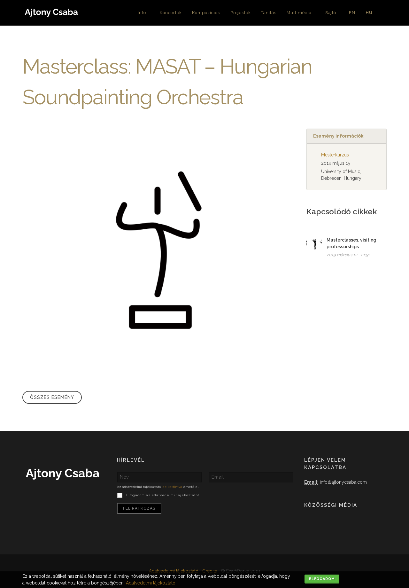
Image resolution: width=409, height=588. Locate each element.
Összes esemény (52, 397)
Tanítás (268, 12)
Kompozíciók (206, 12)
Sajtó (330, 12)
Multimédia (299, 12)
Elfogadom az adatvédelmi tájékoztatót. (163, 495)
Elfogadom (322, 579)
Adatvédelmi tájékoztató (173, 571)
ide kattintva (172, 487)
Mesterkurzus (335, 154)
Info (142, 12)
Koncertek (171, 12)
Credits (209, 571)
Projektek (240, 12)
